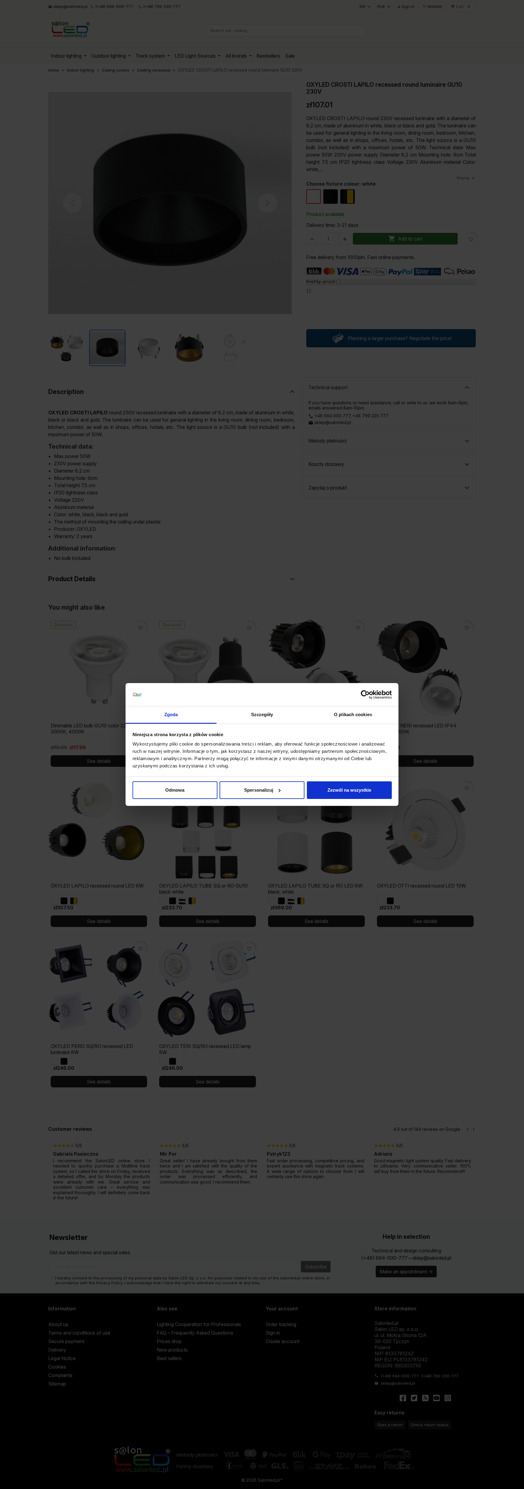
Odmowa (174, 790)
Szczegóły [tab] (262, 714)
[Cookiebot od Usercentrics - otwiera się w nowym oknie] (365, 694)
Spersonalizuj (258, 790)
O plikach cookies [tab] (353, 714)
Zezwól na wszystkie (349, 790)
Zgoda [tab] (171, 714)
